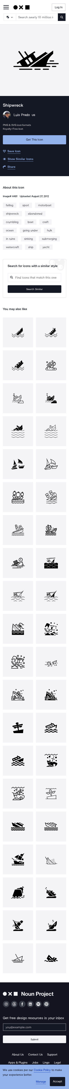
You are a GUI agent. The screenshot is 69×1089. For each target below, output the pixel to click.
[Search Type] (9, 17)
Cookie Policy (42, 1070)
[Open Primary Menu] (6, 7)
